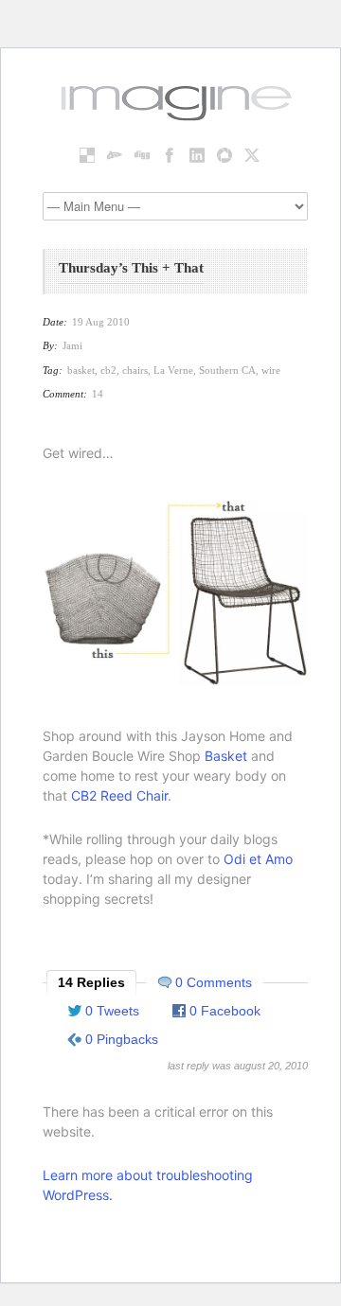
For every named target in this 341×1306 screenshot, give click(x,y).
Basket (226, 756)
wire (270, 370)
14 (97, 393)
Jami (72, 345)
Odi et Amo (258, 859)
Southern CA (227, 370)
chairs (135, 370)
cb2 (108, 370)
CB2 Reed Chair (119, 795)
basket (81, 370)
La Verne (173, 370)
